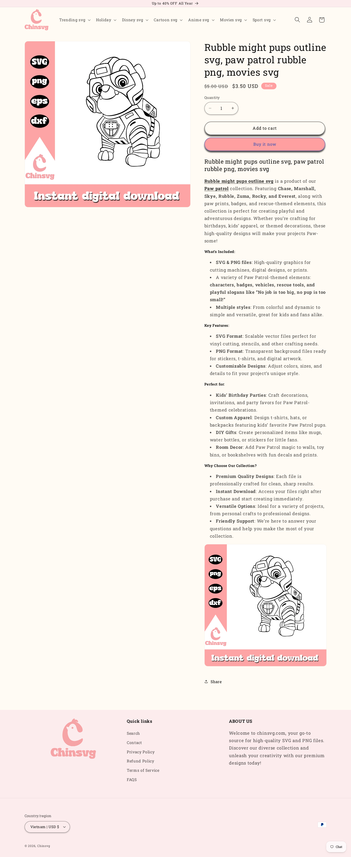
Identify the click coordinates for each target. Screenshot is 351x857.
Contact (134, 742)
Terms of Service (143, 770)
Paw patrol (216, 188)
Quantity (212, 97)
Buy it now (265, 144)
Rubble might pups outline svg (239, 181)
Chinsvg (43, 846)
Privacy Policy (141, 751)
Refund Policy (140, 761)
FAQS (132, 779)
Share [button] (216, 681)
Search (133, 733)
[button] (74, 20)
